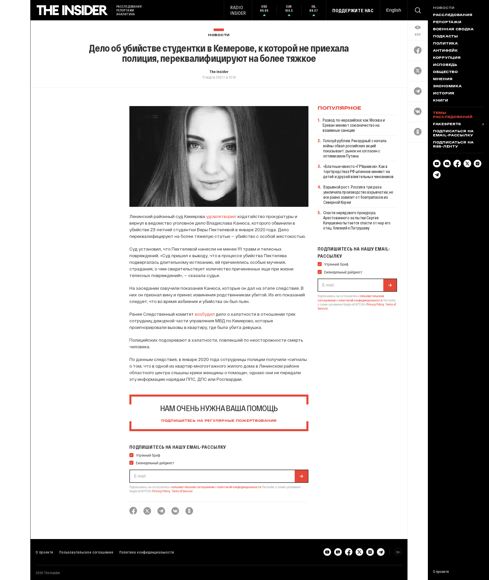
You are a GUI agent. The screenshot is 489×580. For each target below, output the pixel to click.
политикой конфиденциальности (239, 487)
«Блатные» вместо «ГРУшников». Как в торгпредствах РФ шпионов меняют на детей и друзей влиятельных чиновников (358, 171)
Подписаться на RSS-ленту (453, 144)
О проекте (44, 552)
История (443, 93)
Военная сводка (453, 29)
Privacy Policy (161, 491)
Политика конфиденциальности (146, 552)
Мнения (442, 79)
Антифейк (445, 50)
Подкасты (445, 36)
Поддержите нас (353, 10)
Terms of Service (181, 491)
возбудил (205, 313)
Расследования (452, 15)
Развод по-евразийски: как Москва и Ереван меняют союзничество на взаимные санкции (354, 125)
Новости (219, 35)
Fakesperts (447, 124)
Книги (440, 100)
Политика (445, 43)
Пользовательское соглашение (86, 552)
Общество (445, 72)
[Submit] (301, 476)
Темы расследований (452, 115)
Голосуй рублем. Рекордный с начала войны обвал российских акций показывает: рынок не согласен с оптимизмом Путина (354, 148)
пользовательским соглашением (192, 487)
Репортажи (447, 22)
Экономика (447, 86)
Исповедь (445, 65)
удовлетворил (221, 216)
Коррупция (446, 58)
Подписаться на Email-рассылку (453, 133)
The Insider (218, 71)
